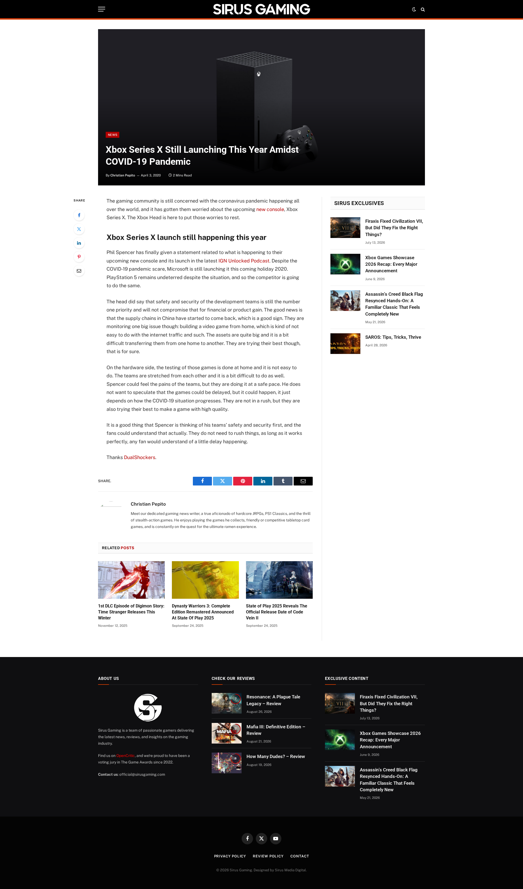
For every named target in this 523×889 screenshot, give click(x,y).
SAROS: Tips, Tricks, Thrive (393, 337)
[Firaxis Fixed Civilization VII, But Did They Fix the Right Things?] (345, 227)
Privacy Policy (230, 856)
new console (270, 209)
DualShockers (139, 457)
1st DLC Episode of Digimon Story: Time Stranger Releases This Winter (131, 612)
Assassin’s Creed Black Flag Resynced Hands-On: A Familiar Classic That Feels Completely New (394, 304)
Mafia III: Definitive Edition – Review (276, 730)
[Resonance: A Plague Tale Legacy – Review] (227, 703)
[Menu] (101, 9)
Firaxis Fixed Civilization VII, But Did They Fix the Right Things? (394, 227)
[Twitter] (79, 229)
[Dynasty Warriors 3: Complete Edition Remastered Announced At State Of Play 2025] (205, 580)
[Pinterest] (79, 256)
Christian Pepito (122, 175)
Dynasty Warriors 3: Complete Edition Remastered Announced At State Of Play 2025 (203, 612)
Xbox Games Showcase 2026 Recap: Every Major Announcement (391, 264)
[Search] (422, 9)
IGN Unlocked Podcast (243, 261)
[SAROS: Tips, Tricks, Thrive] (345, 343)
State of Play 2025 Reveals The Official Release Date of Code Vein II (276, 612)
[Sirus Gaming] (261, 9)
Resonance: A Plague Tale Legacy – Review (273, 700)
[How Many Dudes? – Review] (227, 763)
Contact (299, 856)
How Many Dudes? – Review (276, 756)
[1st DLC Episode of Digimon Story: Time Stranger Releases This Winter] (131, 580)
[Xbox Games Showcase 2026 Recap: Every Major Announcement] (345, 264)
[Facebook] (79, 215)
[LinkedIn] (79, 242)
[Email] (79, 270)
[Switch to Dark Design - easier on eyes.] (414, 9)
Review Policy (268, 856)
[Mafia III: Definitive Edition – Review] (227, 733)
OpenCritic (125, 755)
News (112, 134)
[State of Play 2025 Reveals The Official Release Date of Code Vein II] (279, 580)
